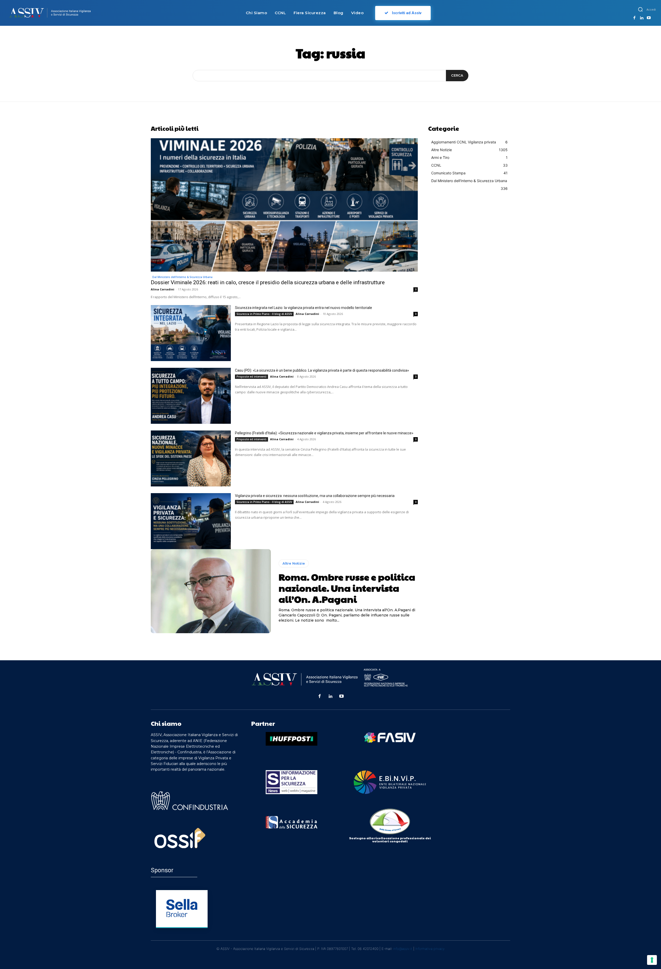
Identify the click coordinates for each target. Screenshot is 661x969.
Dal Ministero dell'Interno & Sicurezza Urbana (182, 277)
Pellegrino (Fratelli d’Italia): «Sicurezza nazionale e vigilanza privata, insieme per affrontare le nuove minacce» (324, 433)
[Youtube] (648, 18)
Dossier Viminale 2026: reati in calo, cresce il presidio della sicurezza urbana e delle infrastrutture (268, 282)
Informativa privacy (430, 949)
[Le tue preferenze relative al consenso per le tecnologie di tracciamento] (652, 960)
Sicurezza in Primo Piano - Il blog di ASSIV (264, 314)
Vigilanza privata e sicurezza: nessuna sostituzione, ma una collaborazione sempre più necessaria (315, 496)
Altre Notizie (293, 563)
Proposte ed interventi (251, 376)
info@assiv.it (402, 949)
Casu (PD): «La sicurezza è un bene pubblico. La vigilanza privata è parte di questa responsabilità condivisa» (322, 370)
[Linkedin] (641, 18)
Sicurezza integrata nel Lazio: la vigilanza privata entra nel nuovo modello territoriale (303, 308)
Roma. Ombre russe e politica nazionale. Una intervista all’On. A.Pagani (347, 587)
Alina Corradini (162, 289)
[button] (640, 9)
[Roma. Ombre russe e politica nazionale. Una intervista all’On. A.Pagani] (211, 591)
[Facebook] (634, 18)
